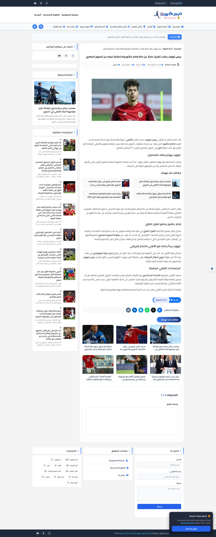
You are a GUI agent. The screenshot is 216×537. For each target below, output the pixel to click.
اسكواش (56, 459)
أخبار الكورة (162, 26)
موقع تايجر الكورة (108, 290)
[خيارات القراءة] (212, 268)
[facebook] (41, 3)
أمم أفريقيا (99, 26)
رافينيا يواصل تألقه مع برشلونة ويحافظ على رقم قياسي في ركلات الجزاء (131, 378)
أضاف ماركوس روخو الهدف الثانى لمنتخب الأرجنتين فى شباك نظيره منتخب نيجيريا (49, 254)
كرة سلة (71, 26)
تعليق (115, 64)
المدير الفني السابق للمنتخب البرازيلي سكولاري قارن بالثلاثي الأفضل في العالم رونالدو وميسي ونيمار (48, 166)
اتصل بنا (121, 475)
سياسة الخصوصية (70, 15)
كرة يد (45, 476)
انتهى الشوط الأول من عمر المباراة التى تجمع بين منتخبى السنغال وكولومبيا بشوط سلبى (48, 275)
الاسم (178, 459)
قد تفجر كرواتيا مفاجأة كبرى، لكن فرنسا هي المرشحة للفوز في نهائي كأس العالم (47, 145)
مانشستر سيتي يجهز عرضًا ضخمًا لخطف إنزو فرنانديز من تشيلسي (153, 195)
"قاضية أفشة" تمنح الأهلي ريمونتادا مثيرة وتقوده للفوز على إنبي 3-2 (138, 37)
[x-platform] (46, 3)
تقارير (149, 26)
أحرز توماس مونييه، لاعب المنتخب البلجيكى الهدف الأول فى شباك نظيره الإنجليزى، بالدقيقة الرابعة (49, 188)
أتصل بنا (37, 15)
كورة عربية (85, 26)
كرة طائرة (57, 26)
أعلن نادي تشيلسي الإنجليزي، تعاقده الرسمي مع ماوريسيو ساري (47, 235)
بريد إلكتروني (175, 471)
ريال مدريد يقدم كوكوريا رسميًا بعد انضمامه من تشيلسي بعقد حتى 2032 (104, 195)
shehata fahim (170, 64)
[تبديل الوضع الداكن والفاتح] (34, 26)
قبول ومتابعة (191, 528)
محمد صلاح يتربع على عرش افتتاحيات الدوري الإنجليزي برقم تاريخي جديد (104, 183)
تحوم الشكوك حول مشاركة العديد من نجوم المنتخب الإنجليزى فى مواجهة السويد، (48, 313)
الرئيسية (176, 26)
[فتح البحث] (41, 26)
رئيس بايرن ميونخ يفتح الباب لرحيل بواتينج (48, 295)
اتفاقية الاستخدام (51, 15)
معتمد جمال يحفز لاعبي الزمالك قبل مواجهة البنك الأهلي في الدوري (155, 183)
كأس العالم (137, 26)
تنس (47, 465)
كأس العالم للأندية (118, 26)
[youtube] (35, 3)
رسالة (178, 483)
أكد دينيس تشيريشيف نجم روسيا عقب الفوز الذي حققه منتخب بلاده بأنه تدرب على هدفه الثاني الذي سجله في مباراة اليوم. (48, 213)
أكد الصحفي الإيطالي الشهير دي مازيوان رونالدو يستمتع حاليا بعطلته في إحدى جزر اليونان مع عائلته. (48, 334)
